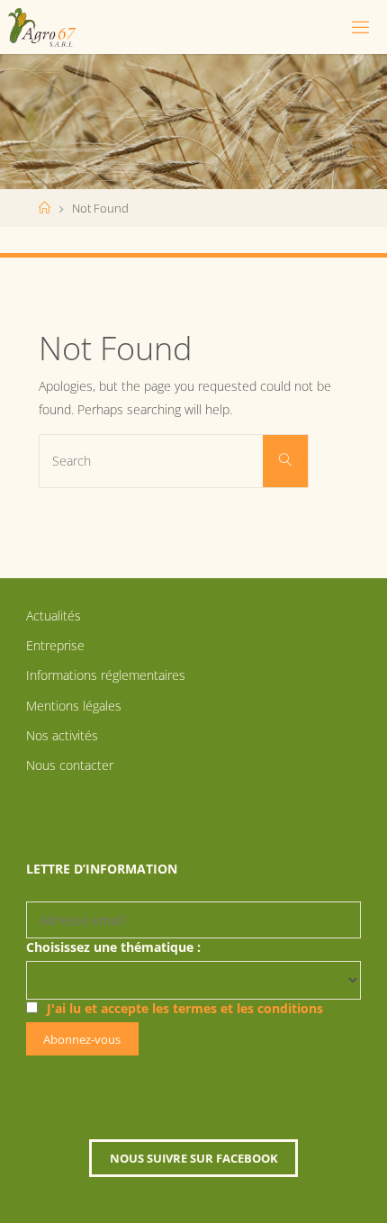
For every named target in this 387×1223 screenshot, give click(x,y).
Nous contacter (69, 765)
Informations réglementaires (105, 675)
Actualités (53, 615)
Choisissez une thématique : (113, 947)
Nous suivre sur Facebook (194, 1158)
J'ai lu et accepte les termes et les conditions (185, 1008)
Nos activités (62, 735)
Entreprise (55, 645)
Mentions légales (74, 705)
